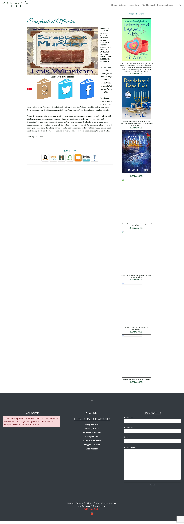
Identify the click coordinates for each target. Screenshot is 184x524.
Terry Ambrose (92, 424)
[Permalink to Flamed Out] (136, 356)
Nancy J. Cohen (92, 428)
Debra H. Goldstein (92, 432)
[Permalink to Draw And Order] (136, 304)
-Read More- (136, 73)
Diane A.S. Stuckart (92, 440)
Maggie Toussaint (92, 444)
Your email (128, 427)
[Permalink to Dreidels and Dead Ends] (136, 98)
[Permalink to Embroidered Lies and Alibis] (136, 40)
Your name (128, 417)
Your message (130, 447)
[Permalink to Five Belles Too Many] (136, 252)
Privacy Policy (91, 413)
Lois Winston (92, 448)
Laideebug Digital (92, 509)
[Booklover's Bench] (15, 5)
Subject (127, 437)
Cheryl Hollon (91, 436)
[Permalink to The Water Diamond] (136, 152)
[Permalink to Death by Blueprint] (136, 200)
